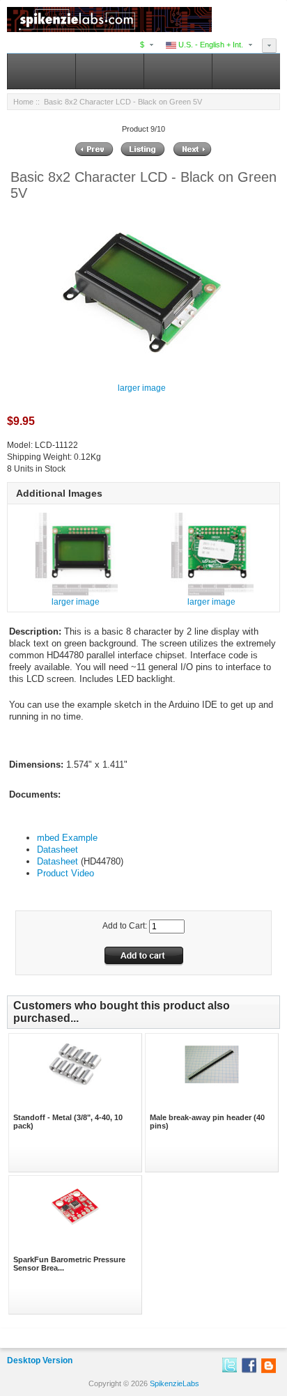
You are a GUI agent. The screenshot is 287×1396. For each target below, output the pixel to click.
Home (23, 102)
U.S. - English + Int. (209, 44)
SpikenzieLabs (174, 1383)
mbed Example (67, 837)
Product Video (65, 873)
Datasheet (57, 849)
